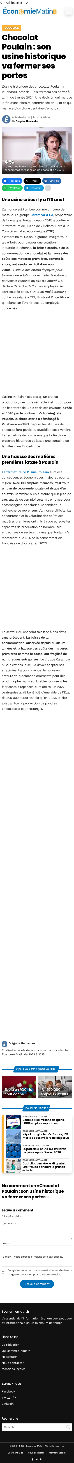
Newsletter (9, 1356)
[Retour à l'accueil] (30, 10)
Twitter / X (9, 1397)
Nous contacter (13, 1362)
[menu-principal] (68, 11)
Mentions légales (13, 1369)
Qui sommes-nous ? (16, 1350)
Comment (9, 1223)
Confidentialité (15, 1453)
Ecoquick (12, 27)
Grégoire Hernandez (22, 1043)
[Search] (68, 1426)
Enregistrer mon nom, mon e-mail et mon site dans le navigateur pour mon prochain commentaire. (40, 1272)
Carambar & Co (42, 215)
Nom (6, 1243)
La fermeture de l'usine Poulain (25, 472)
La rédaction (11, 1344)
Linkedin (8, 1403)
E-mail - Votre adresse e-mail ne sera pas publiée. (33, 1256)
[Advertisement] (37, 353)
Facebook (8, 1391)
